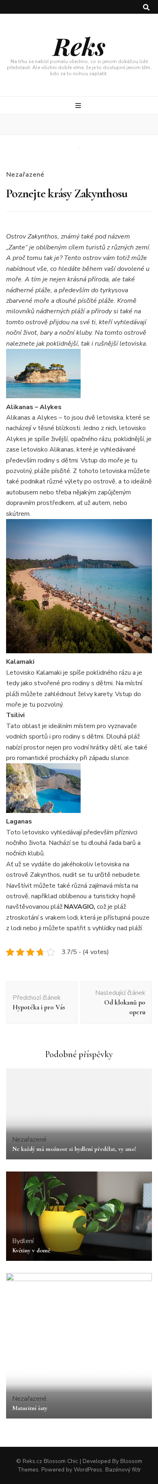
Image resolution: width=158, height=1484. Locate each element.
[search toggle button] (146, 7)
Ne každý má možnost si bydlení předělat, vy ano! (74, 1149)
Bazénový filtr (123, 1469)
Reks (79, 46)
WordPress (88, 1469)
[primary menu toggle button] (79, 105)
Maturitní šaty (29, 1408)
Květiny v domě (31, 1250)
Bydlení (23, 1241)
